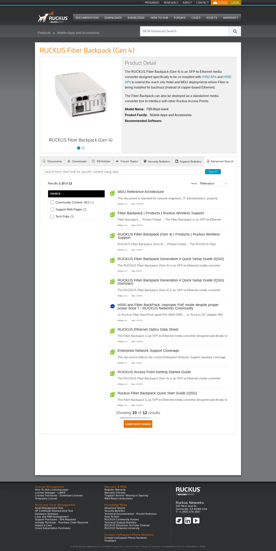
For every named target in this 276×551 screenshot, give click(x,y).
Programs (152, 2)
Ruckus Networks (190, 502)
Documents (54, 161)
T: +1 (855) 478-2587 (188, 511)
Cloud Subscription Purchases (53, 528)
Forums (179, 17)
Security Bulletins (159, 161)
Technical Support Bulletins (120, 522)
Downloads (113, 17)
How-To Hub (159, 17)
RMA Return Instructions (118, 498)
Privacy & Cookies (150, 546)
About (187, 2)
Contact (202, 2)
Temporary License (46, 498)
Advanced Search (222, 161)
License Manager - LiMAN (50, 492)
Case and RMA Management (51, 516)
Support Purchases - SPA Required (55, 519)
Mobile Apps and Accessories (78, 32)
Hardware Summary (46, 513)
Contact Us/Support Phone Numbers (125, 537)
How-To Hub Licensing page (51, 489)
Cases (196, 17)
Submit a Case (43, 525)
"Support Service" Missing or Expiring (126, 495)
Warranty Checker (114, 492)
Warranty (230, 17)
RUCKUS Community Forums (121, 519)
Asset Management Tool (49, 508)
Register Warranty (115, 489)
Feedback (110, 540)
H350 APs (209, 77)
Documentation (87, 17)
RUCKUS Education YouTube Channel (127, 525)
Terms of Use (132, 546)
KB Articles (103, 161)
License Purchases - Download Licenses (59, 495)
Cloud (222, 2)
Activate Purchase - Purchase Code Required (61, 522)
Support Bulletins (190, 161)
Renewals (171, 2)
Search (213, 171)
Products (44, 32)
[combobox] (184, 31)
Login (235, 2)
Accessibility (168, 546)
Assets (211, 17)
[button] (235, 31)
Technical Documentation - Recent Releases (130, 513)
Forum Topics (129, 161)
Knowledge (136, 17)
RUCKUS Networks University (121, 528)
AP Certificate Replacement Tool (54, 510)
